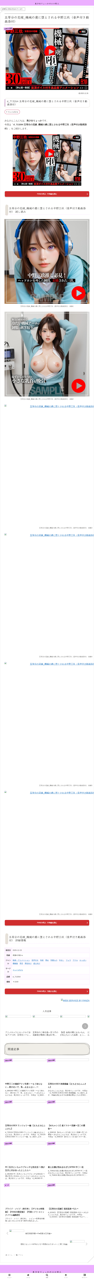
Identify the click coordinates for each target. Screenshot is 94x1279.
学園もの (53, 960)
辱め (47, 960)
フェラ (68, 960)
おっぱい (83, 960)
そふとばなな (13, 112)
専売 (21, 963)
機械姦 (15, 963)
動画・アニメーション (21, 960)
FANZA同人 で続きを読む (47, 991)
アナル (75, 960)
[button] (85, 1026)
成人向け (36, 963)
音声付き (35, 960)
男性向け (28, 963)
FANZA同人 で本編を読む (47, 194)
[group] (18, 1026)
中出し (61, 960)
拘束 (42, 960)
